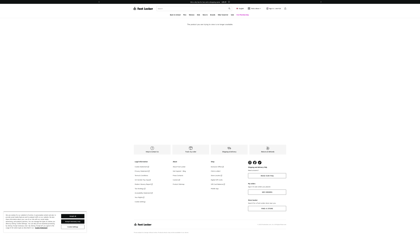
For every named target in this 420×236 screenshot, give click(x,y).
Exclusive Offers (216, 167)
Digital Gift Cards (216, 180)
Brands (212, 15)
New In (205, 15)
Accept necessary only (72, 221)
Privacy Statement (141, 171)
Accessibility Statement (143, 193)
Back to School (175, 15)
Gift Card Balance (217, 184)
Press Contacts (178, 175)
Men (184, 15)
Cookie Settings (140, 202)
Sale (232, 15)
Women (191, 15)
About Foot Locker (179, 167)
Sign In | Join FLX (275, 8)
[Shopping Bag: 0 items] (285, 8)
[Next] (321, 2)
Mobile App (215, 188)
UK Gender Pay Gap (142, 180)
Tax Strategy (139, 188)
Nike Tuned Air (223, 15)
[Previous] (99, 2)
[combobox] (194, 8)
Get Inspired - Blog (179, 171)
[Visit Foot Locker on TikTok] (260, 162)
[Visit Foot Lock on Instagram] (250, 162)
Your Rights (139, 197)
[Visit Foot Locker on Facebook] (255, 162)
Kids (198, 15)
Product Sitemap (178, 184)
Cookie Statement (141, 167)
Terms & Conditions (141, 175)
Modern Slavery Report (143, 184)
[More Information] (229, 2)
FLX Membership (243, 15)
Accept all (73, 216)
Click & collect (215, 171)
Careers (175, 180)
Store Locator (215, 175)
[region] (210, 2)
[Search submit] (229, 8)
